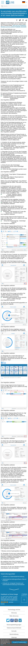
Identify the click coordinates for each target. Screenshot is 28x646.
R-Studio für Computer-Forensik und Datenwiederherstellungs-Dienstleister (14, 583)
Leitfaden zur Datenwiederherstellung (13, 576)
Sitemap (14, 637)
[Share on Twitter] (20, 20)
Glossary (14, 613)
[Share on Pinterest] (23, 20)
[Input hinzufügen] (24, 600)
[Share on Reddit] (26, 20)
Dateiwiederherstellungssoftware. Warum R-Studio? (14, 579)
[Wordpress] (20, 620)
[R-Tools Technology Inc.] (10, 2)
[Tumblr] (16, 620)
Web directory (14, 616)
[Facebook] (12, 620)
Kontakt (14, 631)
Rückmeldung (14, 634)
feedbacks (25, 594)
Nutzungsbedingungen (14, 625)
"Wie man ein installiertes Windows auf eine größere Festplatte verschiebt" (13, 26)
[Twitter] (8, 620)
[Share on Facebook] (16, 20)
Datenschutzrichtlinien (14, 628)
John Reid (11, 602)
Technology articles (14, 609)
